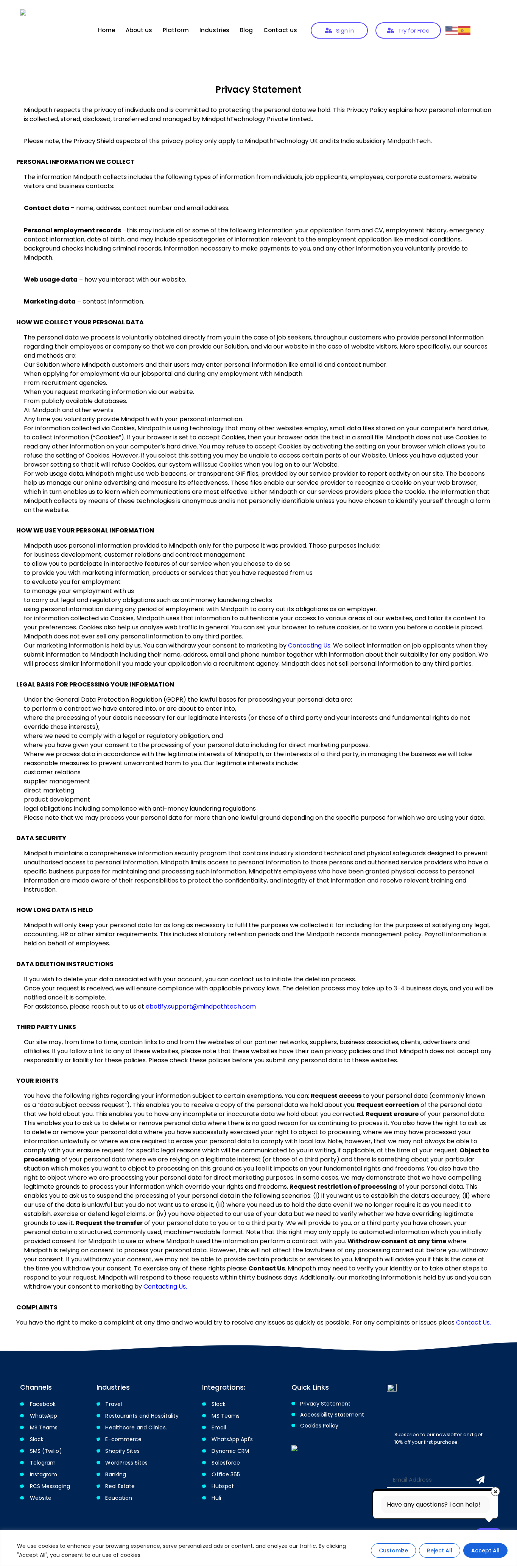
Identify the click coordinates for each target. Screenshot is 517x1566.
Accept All (485, 1550)
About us (139, 30)
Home (106, 30)
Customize (393, 1550)
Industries (214, 30)
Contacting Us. (310, 645)
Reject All (439, 1550)
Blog (246, 30)
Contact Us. (473, 1322)
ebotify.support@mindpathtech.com (201, 1006)
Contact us (280, 30)
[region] (258, 1548)
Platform (176, 30)
